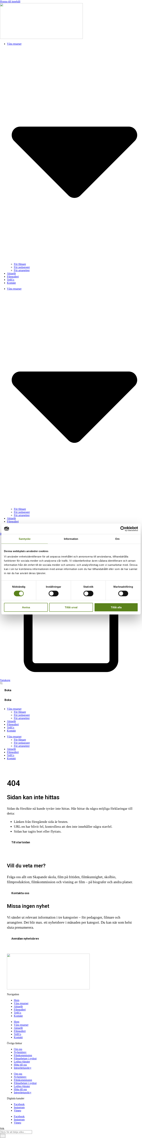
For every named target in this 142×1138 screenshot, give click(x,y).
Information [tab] (71, 538)
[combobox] (16, 1132)
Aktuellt (11, 273)
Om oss (18, 1049)
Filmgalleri (13, 276)
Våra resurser (21, 1003)
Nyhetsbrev (20, 1052)
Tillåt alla (116, 607)
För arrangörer (22, 270)
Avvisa (26, 607)
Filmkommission (23, 1055)
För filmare (20, 264)
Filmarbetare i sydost (25, 1058)
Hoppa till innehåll (10, 1)
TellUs (10, 279)
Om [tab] (117, 538)
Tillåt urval (71, 607)
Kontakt (11, 282)
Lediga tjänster (22, 1061)
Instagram (19, 1107)
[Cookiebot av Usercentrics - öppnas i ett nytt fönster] (123, 528)
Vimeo (17, 1110)
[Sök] (2, 1136)
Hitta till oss (20, 1064)
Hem (16, 1000)
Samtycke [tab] (25, 538)
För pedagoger (22, 267)
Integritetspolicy (22, 1067)
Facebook (19, 1104)
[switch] (54, 593)
